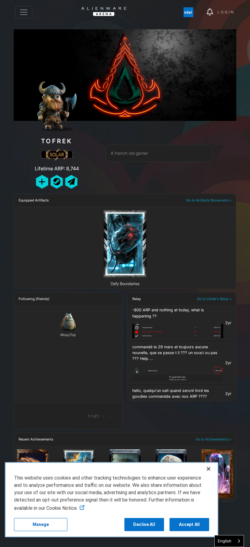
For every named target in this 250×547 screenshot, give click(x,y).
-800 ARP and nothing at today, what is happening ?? (168, 313)
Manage (41, 524)
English (224, 540)
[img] (191, 12)
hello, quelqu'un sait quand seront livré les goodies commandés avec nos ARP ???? (170, 393)
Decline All (144, 524)
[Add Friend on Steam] (57, 181)
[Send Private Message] (71, 181)
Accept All (189, 524)
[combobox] (229, 541)
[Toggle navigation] (23, 12)
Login (226, 12)
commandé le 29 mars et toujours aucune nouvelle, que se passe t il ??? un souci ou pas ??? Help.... (174, 353)
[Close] (208, 469)
